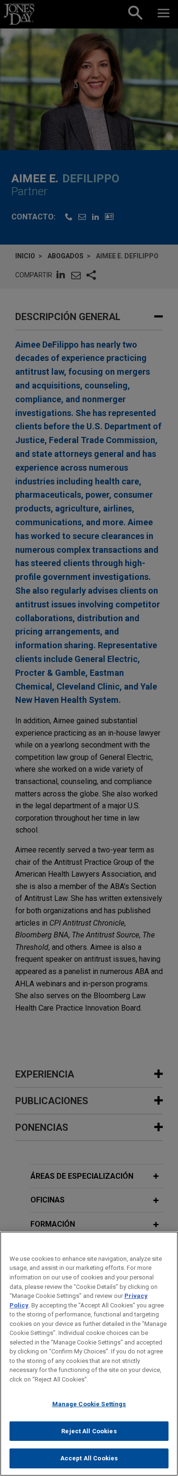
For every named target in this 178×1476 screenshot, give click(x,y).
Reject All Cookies (88, 1431)
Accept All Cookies (89, 1458)
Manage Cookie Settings (89, 1404)
